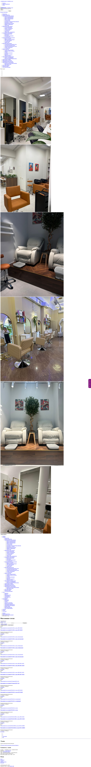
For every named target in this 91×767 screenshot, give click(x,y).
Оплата (4, 610)
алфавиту (2, 621)
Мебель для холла (6, 49)
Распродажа (7, 538)
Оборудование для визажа (7, 60)
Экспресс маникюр (8, 29)
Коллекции (7, 600)
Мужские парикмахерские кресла (11, 58)
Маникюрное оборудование (8, 26)
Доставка (4, 609)
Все (3, 737)
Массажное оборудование (7, 43)
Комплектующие (6, 66)
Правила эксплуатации (9, 603)
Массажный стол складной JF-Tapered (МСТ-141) (9, 683)
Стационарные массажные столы (11, 44)
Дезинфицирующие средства (8, 61)
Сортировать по (3, 621)
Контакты (6, 597)
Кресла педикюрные (8, 33)
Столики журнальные (8, 52)
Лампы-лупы (7, 42)
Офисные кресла (8, 55)
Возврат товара (7, 606)
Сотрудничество (8, 596)
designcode (12, 766)
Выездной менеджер (8, 607)
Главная (4, 536)
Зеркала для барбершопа (9, 57)
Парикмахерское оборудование (8, 15)
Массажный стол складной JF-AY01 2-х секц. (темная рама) (11, 647)
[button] (89, 383)
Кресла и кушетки (8, 38)
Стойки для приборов (8, 47)
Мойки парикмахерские (9, 18)
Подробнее (2, 642)
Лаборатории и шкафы (7, 59)
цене (5, 621)
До (12, 622)
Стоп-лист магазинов (8, 602)
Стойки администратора (11, 574)
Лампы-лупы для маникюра (12, 556)
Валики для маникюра (9, 28)
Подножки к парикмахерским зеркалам (12, 21)
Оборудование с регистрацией (8, 62)
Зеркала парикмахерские (9, 16)
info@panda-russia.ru (6, 751)
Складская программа (6, 67)
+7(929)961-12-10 (10, 1)
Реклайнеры (7, 34)
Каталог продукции (4, 12)
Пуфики (6, 51)
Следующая (5, 736)
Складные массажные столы (10, 45)
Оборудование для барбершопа (8, 56)
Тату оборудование (6, 65)
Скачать (6, 601)
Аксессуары (7, 25)
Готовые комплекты (6, 14)
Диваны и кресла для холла (12, 575)
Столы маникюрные (8, 27)
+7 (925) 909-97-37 (7, 750)
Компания (6, 593)
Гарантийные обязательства (10, 604)
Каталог (4, 537)
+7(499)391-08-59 (3, 1)
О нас (4, 592)
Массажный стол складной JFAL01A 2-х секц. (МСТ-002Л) (11, 692)
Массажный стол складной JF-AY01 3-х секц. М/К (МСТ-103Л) (12, 665)
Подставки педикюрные (9, 35)
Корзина (4, 3)
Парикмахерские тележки (9, 23)
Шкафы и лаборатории (9, 24)
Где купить (4, 611)
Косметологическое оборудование (9, 37)
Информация (5, 598)
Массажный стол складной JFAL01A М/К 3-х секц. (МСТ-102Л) (12, 718)
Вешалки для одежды (8, 54)
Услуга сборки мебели (9, 608)
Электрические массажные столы (11, 46)
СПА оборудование (8, 40)
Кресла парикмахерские (9, 17)
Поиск (2, 9)
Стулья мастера (7, 20)
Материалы (7, 599)
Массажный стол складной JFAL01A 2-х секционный (10, 701)
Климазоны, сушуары (8, 22)
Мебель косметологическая (9, 39)
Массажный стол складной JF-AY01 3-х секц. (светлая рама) (11, 656)
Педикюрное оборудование (7, 32)
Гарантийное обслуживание (10, 605)
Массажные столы (8, 64)
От (1, 622)
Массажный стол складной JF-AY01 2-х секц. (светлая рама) (11, 638)
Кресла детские (7, 19)
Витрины (6, 53)
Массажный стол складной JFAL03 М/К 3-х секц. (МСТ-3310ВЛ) (12, 727)
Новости (6, 594)
